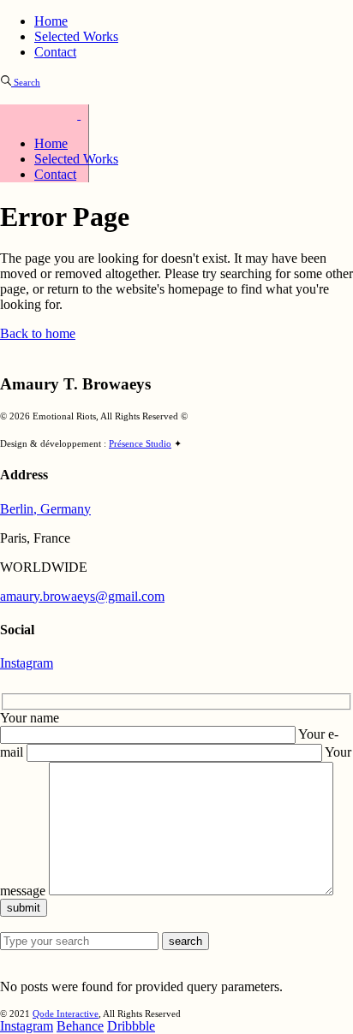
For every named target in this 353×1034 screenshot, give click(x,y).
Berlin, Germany (45, 509)
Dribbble (131, 1026)
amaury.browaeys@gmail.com (82, 596)
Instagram (26, 663)
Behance (80, 1026)
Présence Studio (140, 443)
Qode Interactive (66, 1013)
